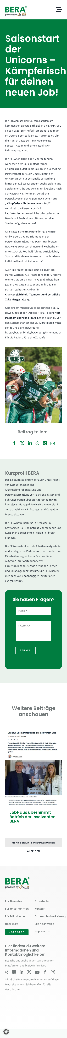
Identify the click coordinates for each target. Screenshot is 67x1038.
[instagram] (53, 972)
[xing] (6, 972)
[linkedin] (21, 972)
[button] (6, 1032)
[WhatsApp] (37, 443)
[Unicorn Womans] (18, 877)
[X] (22, 443)
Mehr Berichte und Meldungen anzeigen (33, 844)
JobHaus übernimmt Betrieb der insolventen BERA (32, 817)
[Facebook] (14, 443)
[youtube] (37, 972)
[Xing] (45, 443)
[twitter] (29, 972)
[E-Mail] (53, 443)
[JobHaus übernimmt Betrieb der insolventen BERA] (33, 767)
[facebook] (45, 972)
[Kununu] (14, 972)
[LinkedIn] (30, 443)
